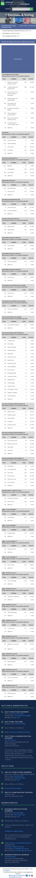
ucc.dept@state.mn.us (20, 848)
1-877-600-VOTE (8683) (22, 715)
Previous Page (32, 25)
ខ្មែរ (14, 23)
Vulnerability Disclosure (15, 877)
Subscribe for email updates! (17, 875)
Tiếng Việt (30, 19)
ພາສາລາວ (22, 21)
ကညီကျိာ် (26, 23)
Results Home (23, 25)
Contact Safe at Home (13, 788)
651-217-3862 (20, 723)
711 (18, 717)
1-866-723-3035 (19, 778)
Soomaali (22, 19)
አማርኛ (19, 23)
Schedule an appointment (14, 831)
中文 (15, 21)
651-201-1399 (18, 776)
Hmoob (15, 19)
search (8, 9)
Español (8, 19)
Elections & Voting (21, 15)
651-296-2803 (18, 813)
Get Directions (10, 740)
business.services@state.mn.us (20, 843)
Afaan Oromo (31, 21)
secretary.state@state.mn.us (19, 732)
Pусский (9, 21)
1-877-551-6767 (19, 815)
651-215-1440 (18, 714)
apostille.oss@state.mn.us (14, 846)
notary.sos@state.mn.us (23, 850)
